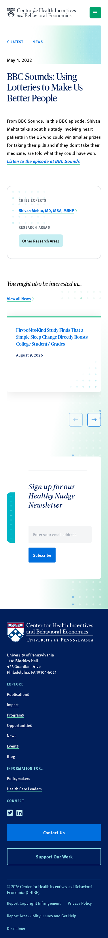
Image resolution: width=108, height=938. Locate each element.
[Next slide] (94, 420)
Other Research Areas (41, 241)
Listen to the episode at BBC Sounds (43, 161)
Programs (15, 715)
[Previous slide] (76, 420)
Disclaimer (16, 928)
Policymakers (18, 778)
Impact (13, 704)
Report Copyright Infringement (34, 903)
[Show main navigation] (95, 12)
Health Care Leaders (24, 788)
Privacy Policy (80, 903)
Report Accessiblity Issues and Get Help (41, 915)
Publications (18, 694)
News (11, 735)
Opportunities (19, 725)
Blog (11, 756)
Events (13, 746)
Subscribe (42, 555)
